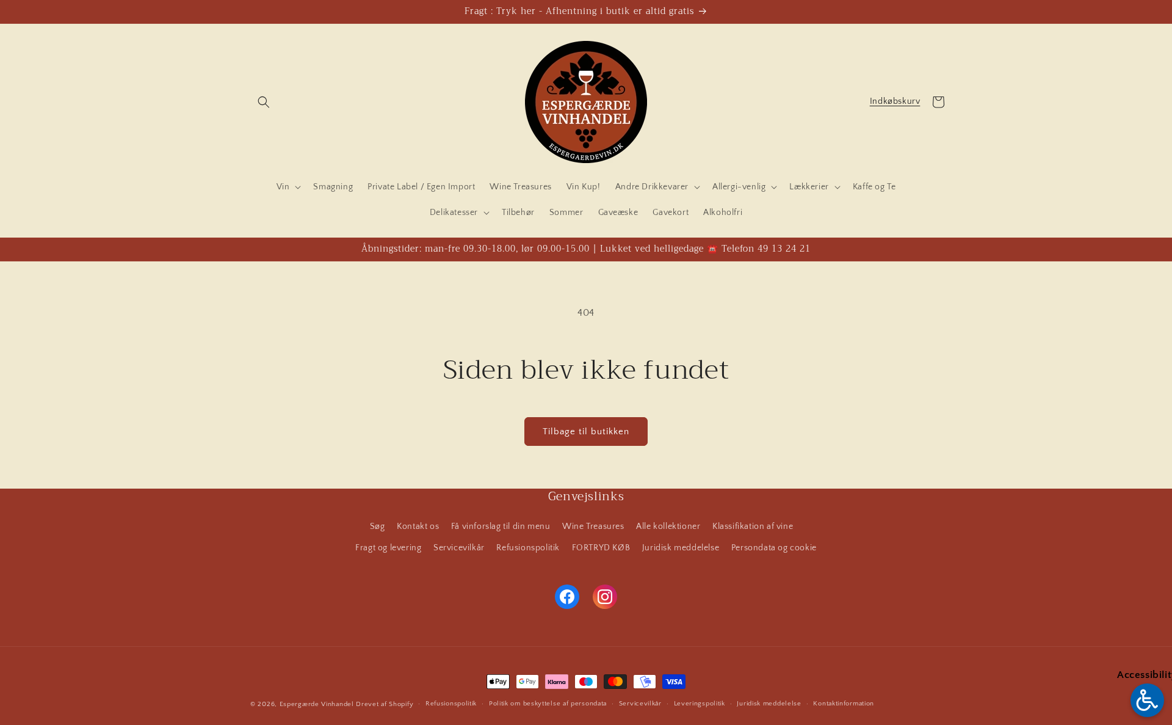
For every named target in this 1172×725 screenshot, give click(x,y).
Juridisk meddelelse (680, 548)
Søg (377, 526)
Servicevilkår (459, 548)
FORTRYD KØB (601, 548)
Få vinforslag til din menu (501, 526)
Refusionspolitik (528, 548)
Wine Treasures (593, 526)
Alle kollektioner (668, 526)
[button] (263, 102)
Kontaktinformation (843, 703)
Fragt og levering (388, 548)
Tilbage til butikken (586, 431)
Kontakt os (418, 526)
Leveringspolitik (699, 703)
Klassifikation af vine (752, 526)
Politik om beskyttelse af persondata (548, 703)
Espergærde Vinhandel (317, 704)
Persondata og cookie (774, 548)
